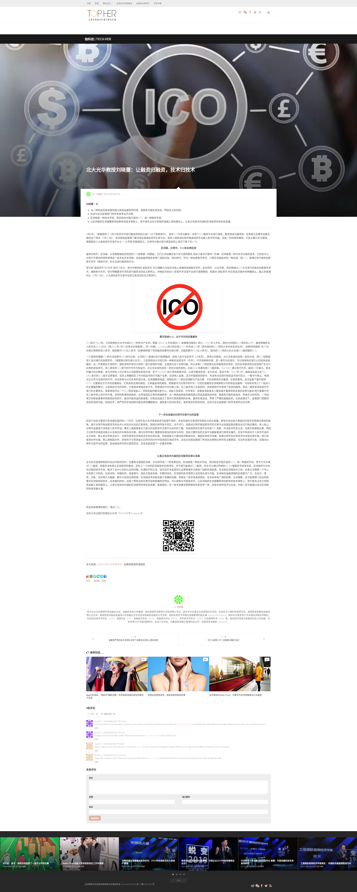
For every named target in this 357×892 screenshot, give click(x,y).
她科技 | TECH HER (98, 39)
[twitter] (255, 12)
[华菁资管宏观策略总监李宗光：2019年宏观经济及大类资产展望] (148, 854)
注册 (89, 3)
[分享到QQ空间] (91, 576)
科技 (103, 581)
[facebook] (250, 12)
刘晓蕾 (99, 194)
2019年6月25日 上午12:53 (114, 755)
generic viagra (153, 758)
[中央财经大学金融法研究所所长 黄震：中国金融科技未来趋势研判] (267, 854)
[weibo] (240, 12)
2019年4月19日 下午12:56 (114, 721)
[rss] (260, 12)
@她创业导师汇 (143, 3)
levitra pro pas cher (184, 724)
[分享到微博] (87, 576)
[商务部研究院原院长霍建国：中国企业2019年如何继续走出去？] (208, 854)
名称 (91, 797)
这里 (117, 507)
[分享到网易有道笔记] (94, 576)
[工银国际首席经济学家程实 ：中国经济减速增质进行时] (327, 854)
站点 (91, 807)
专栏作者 (157, 3)
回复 (96, 728)
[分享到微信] (98, 576)
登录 (97, 3)
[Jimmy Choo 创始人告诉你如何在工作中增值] (89, 854)
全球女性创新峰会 (124, 3)
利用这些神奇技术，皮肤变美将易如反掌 (166, 695)
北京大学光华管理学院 (110, 564)
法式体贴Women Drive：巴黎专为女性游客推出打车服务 (235, 695)
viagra (139, 747)
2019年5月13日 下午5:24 (114, 732)
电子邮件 (186, 797)
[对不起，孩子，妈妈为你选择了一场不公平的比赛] (29, 854)
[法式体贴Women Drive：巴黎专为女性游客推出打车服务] (240, 674)
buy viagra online (152, 735)
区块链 (96, 581)
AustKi (98, 721)
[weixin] (245, 12)
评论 (93, 714)
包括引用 (109, 714)
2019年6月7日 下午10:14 (114, 744)
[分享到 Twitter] (101, 576)
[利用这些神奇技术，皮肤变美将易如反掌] (178, 674)
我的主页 (107, 3)
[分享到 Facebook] (105, 576)
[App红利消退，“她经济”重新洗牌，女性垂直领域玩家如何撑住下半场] (117, 674)
